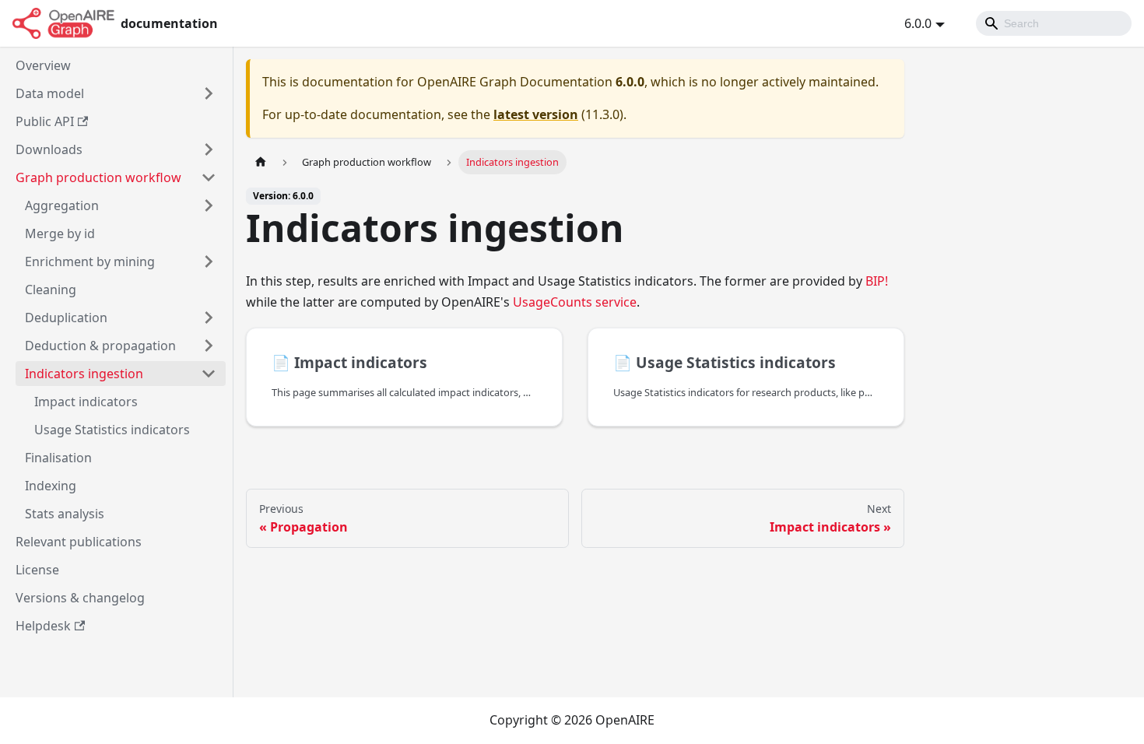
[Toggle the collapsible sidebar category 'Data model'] (208, 93)
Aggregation (62, 205)
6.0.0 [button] (918, 23)
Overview (43, 65)
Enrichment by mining (90, 261)
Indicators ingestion (84, 373)
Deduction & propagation (100, 345)
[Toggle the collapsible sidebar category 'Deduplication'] (208, 317)
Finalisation (58, 457)
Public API (45, 121)
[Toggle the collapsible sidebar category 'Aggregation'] (208, 205)
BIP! (876, 281)
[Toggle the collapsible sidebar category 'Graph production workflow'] (208, 177)
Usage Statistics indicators (112, 429)
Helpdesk (43, 625)
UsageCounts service (575, 302)
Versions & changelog (80, 597)
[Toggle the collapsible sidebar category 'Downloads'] (208, 149)
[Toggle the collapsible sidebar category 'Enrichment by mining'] (208, 261)
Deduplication (66, 317)
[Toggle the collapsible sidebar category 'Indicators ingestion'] (208, 373)
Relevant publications (79, 541)
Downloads (49, 149)
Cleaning (50, 289)
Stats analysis (64, 513)
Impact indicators (86, 401)
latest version (535, 114)
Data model (50, 93)
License (37, 569)
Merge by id (60, 233)
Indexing (50, 485)
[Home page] (260, 162)
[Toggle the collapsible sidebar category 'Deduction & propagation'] (208, 345)
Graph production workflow (98, 177)
